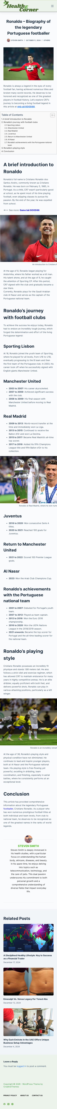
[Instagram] (12, 1104)
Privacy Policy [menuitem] (10, 1095)
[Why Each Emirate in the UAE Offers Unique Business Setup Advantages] (28, 1022)
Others (47, 40)
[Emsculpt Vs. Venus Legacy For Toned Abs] (28, 982)
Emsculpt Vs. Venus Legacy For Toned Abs (25, 999)
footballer (8, 808)
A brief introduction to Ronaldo (17, 119)
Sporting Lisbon (13, 125)
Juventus (12, 134)
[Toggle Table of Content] (51, 115)
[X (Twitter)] (8, 1104)
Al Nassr (11, 139)
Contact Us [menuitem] (37, 1095)
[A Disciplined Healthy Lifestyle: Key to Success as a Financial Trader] (28, 938)
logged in (21, 1066)
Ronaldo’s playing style (14, 148)
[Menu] (52, 6)
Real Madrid (12, 131)
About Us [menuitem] (24, 1095)
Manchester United (16, 128)
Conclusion (9, 151)
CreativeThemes (11, 1086)
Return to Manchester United (20, 137)
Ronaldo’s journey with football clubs (21, 122)
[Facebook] (4, 1104)
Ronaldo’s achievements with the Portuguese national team (30, 143)
